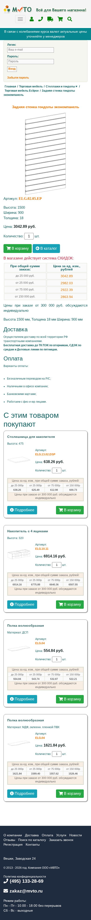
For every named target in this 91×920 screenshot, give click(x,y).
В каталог (48, 248)
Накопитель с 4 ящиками (27, 531)
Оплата (47, 835)
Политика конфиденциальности (25, 876)
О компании (13, 835)
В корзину (20, 248)
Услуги (61, 835)
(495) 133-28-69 (26, 881)
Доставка (32, 835)
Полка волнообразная (25, 625)
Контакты (33, 844)
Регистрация (13, 844)
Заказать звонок (61, 840)
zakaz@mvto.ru (26, 891)
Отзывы (9, 840)
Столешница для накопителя (31, 437)
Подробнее (24, 510)
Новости (75, 835)
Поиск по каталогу (32, 840)
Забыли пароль (18, 77)
